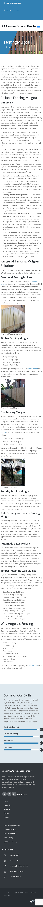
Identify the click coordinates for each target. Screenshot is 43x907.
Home (8, 47)
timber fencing (33, 369)
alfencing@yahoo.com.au (19, 866)
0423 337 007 (33, 665)
